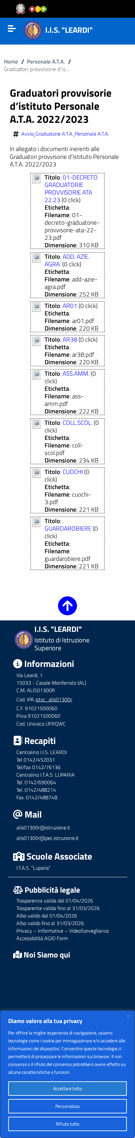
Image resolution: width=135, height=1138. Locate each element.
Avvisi (27, 134)
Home (11, 61)
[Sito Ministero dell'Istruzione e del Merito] (33, 9)
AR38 (70, 339)
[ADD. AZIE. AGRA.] (36, 257)
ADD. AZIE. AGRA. (67, 260)
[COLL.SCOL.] (36, 423)
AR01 (70, 305)
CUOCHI (73, 471)
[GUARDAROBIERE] (36, 521)
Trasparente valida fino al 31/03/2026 (58, 908)
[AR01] (36, 306)
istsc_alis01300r (53, 699)
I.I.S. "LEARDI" (69, 30)
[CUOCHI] (36, 472)
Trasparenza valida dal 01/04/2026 (54, 900)
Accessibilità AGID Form (42, 938)
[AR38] (36, 340)
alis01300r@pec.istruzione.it (47, 838)
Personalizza (67, 1106)
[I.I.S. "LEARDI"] (33, 29)
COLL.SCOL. (77, 422)
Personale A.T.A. (46, 61)
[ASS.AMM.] (36, 374)
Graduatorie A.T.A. (54, 134)
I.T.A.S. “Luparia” (33, 868)
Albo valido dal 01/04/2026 (46, 916)
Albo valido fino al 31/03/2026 (50, 923)
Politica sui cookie (88, 1072)
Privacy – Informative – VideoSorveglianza (62, 931)
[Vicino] (128, 1016)
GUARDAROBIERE (68, 528)
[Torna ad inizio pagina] (67, 610)
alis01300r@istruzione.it (43, 827)
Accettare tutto (67, 1088)
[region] (67, 1074)
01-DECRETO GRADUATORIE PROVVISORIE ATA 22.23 (71, 188)
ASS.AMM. (76, 373)
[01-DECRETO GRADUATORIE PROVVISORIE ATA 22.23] (36, 177)
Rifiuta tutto (67, 1123)
